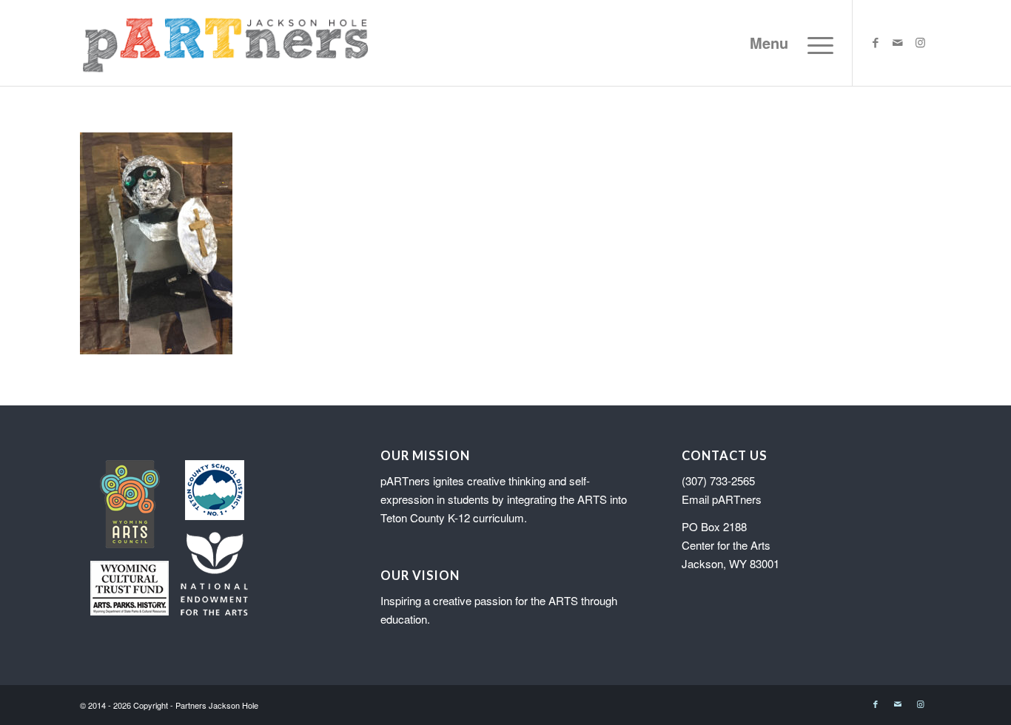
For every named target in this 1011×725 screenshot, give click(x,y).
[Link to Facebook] (875, 42)
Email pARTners (722, 499)
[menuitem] (786, 43)
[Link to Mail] (898, 42)
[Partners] (225, 43)
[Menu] (786, 43)
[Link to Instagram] (920, 42)
